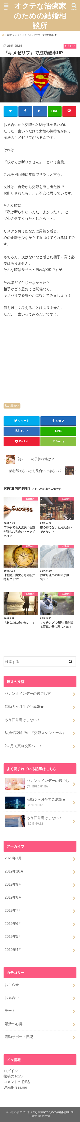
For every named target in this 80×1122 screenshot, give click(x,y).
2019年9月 (13, 884)
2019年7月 (13, 910)
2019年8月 (13, 897)
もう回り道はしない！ (22, 720)
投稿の (13, 1076)
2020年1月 (13, 858)
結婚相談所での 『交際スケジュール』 (35, 733)
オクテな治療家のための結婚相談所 (40, 15)
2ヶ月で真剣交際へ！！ (23, 746)
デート (10, 1011)
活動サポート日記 (19, 1037)
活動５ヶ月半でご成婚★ (24, 707)
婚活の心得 (13, 1024)
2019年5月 (13, 936)
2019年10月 (14, 871)
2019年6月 (13, 924)
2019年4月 (13, 950)
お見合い (13, 405)
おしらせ (12, 985)
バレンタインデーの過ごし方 (28, 693)
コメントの (17, 1082)
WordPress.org (15, 1087)
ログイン (11, 1071)
